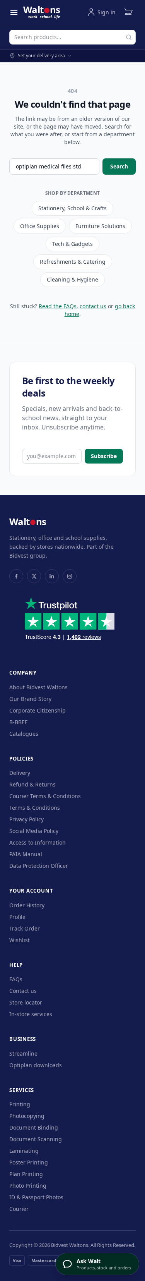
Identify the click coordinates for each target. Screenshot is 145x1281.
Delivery (19, 772)
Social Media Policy (33, 831)
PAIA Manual (25, 854)
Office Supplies (39, 226)
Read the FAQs (58, 306)
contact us (93, 306)
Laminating (24, 1150)
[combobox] (72, 37)
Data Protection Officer (38, 865)
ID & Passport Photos (36, 1197)
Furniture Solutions (100, 226)
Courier (19, 1208)
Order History (26, 905)
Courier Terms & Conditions (45, 796)
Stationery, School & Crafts (72, 208)
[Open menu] (14, 12)
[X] (34, 576)
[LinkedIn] (52, 576)
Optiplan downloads (35, 1065)
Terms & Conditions (34, 807)
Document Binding (33, 1127)
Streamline (23, 1053)
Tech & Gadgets (72, 243)
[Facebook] (16, 576)
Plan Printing (26, 1174)
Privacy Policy (26, 819)
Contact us (23, 990)
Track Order (24, 928)
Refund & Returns (32, 784)
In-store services (30, 1014)
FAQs (15, 979)
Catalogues (23, 733)
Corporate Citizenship (37, 710)
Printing (19, 1104)
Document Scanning (35, 1139)
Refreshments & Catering (73, 261)
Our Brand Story (30, 698)
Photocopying (26, 1116)
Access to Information (37, 842)
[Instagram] (70, 576)
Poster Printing (28, 1162)
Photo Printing (27, 1185)
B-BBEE (18, 722)
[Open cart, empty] (128, 12)
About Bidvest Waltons (38, 687)
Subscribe (104, 456)
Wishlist (19, 940)
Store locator (25, 1002)
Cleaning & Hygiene (72, 279)
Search (119, 166)
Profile (17, 916)
